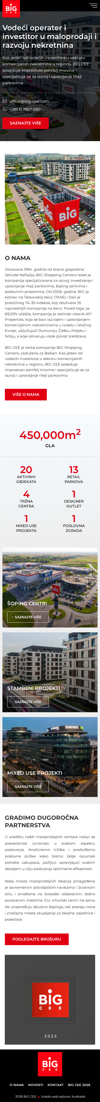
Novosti (35, 1085)
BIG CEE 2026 (79, 1085)
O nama (17, 1085)
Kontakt (56, 1085)
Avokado (78, 1096)
